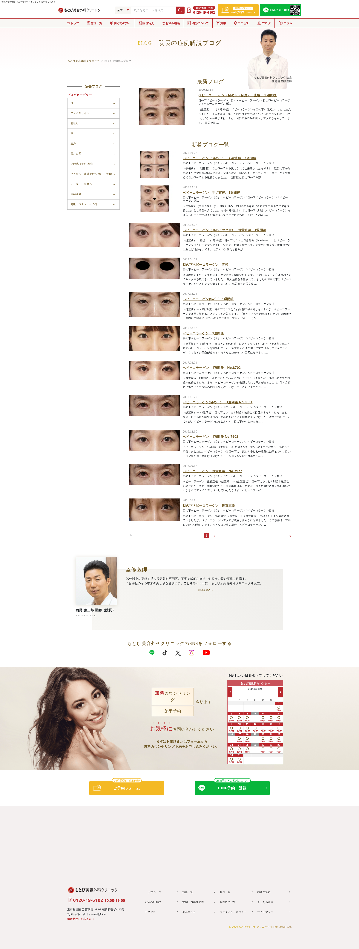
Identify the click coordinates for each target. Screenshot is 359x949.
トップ (74, 23)
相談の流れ (264, 892)
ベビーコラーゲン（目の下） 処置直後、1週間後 (219, 158)
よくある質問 (265, 902)
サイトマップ (265, 912)
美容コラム (189, 912)
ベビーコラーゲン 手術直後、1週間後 (211, 192)
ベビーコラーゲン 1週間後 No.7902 (210, 436)
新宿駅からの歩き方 (79, 919)
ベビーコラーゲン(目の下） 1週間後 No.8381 (217, 402)
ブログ (266, 23)
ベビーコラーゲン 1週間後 (203, 333)
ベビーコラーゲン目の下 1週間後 (208, 299)
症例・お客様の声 (193, 902)
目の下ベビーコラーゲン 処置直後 (209, 505)
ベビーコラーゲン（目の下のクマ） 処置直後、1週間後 (224, 230)
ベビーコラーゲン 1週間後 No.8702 (212, 367)
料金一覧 (225, 892)
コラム (288, 23)
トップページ (153, 892)
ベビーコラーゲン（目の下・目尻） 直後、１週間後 (238, 95)
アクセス (243, 23)
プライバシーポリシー (233, 912)
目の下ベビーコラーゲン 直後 (205, 264)
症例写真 (148, 23)
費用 (223, 23)
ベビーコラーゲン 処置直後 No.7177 (212, 471)
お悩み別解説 (153, 902)
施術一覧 (96, 23)
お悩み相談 (173, 23)
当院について (200, 23)
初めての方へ (122, 23)
